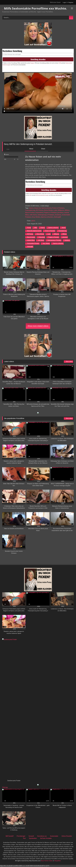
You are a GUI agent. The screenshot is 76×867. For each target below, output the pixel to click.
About (31, 149)
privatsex (60, 212)
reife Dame (33, 215)
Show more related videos (38, 326)
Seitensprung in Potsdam (46, 215)
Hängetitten (57, 860)
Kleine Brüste (48, 210)
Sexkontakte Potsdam (33, 243)
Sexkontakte (54, 836)
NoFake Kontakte (46, 838)
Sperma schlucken (47, 217)
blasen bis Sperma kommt (42, 208)
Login (64, 2)
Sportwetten (33, 838)
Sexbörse (58, 215)
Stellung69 (57, 217)
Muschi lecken (30, 212)
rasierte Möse (30, 240)
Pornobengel (21, 836)
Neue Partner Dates (47, 860)
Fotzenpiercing (30, 210)
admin (33, 221)
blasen (31, 208)
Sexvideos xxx (42, 836)
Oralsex (43, 227)
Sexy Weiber (36, 217)
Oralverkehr (39, 212)
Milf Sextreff (9, 836)
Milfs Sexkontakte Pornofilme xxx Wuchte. (35, 8)
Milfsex (67, 210)
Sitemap (5, 787)
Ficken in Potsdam (58, 208)
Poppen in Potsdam (50, 212)
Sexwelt (31, 836)
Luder (55, 210)
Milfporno (61, 210)
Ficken (29, 227)
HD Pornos (39, 210)
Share (43, 149)
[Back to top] (70, 861)
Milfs (35, 227)
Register (70, 2)
